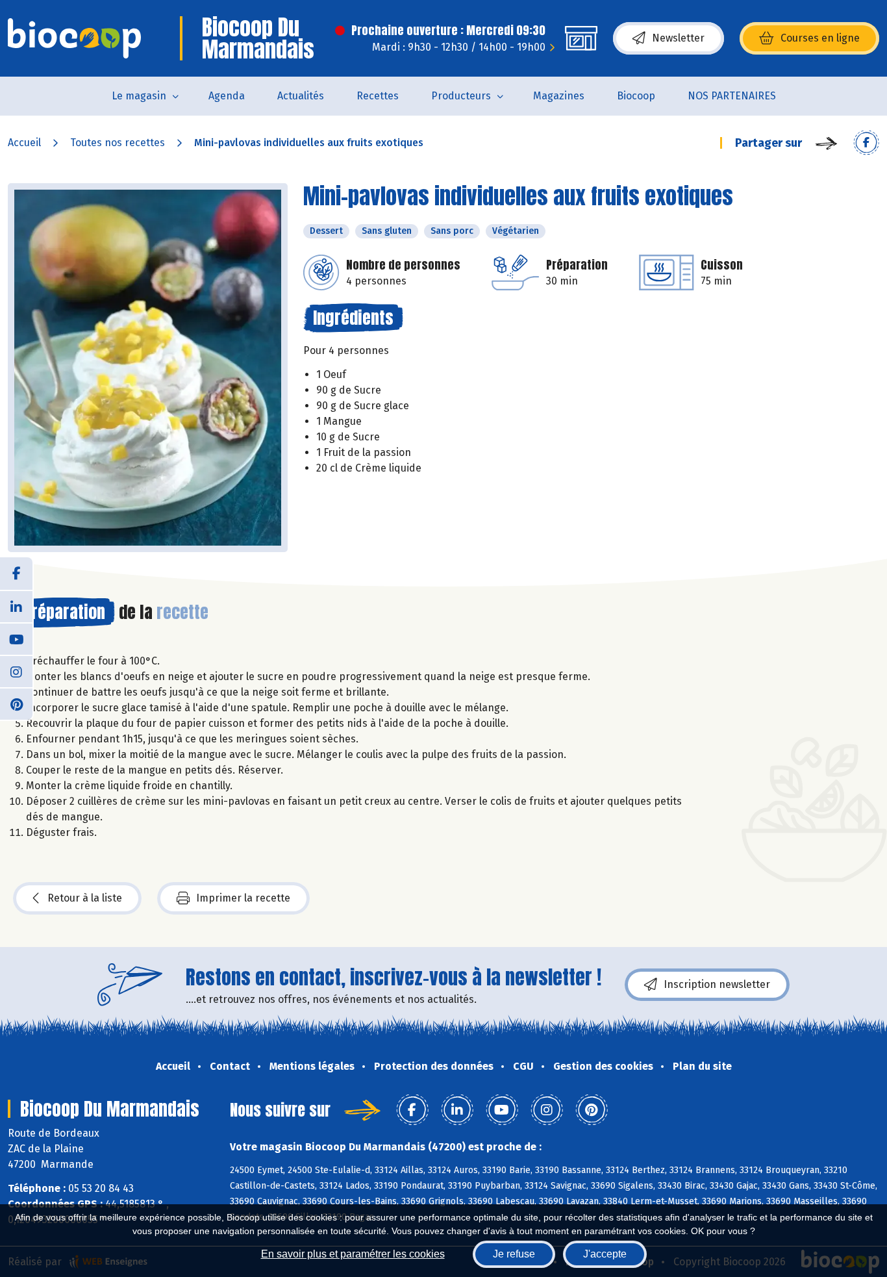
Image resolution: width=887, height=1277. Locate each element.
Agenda (226, 96)
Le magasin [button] (139, 96)
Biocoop (636, 96)
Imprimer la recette (243, 898)
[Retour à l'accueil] (74, 38)
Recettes (377, 96)
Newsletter (678, 38)
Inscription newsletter (717, 984)
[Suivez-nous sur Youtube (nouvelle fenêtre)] (16, 638)
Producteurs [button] (461, 96)
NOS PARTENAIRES (732, 96)
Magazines (558, 96)
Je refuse (514, 1253)
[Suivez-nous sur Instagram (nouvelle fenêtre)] (16, 671)
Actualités (300, 96)
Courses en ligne (820, 38)
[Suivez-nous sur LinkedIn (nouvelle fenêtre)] (16, 606)
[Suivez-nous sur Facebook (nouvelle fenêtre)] (16, 573)
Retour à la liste (84, 898)
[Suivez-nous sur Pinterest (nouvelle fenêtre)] (16, 703)
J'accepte (605, 1253)
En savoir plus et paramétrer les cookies (353, 1253)
